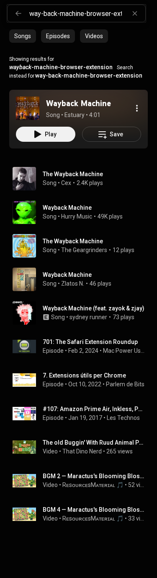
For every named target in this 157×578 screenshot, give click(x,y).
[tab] (22, 36)
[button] (27, 108)
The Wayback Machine (73, 174)
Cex (66, 183)
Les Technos (123, 417)
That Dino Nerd (82, 451)
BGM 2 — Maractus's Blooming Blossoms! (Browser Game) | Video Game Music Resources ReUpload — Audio (94, 476)
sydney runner (88, 317)
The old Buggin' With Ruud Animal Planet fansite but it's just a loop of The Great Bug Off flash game (94, 442)
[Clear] (135, 13)
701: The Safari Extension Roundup (90, 341)
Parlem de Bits (125, 384)
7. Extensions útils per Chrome (84, 375)
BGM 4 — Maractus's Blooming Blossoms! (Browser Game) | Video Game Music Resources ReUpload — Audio (94, 509)
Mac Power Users (124, 350)
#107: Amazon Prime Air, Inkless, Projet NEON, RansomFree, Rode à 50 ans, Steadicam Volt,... (94, 409)
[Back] (18, 13)
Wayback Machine (67, 207)
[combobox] (87, 13)
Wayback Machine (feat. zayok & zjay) (93, 308)
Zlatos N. (72, 283)
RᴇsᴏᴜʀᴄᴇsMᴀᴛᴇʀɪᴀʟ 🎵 (93, 485)
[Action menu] (136, 108)
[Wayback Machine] (27, 108)
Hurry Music (76, 216)
